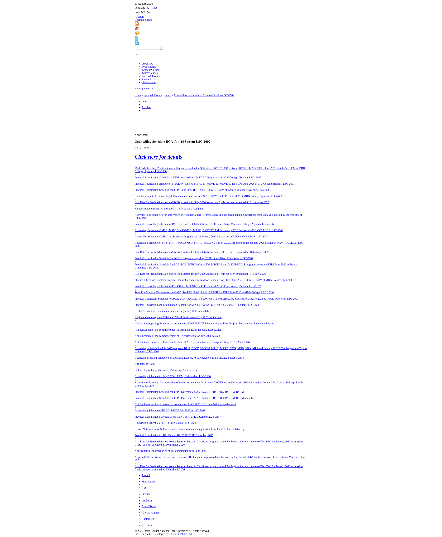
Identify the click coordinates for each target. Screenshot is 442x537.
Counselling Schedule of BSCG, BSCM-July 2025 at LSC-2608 (170, 410)
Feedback (147, 500)
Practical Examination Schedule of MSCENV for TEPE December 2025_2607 (178, 416)
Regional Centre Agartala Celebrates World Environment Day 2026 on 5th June (178, 317)
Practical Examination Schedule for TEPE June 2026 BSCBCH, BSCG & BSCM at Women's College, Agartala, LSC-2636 (202, 189)
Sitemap (146, 493)
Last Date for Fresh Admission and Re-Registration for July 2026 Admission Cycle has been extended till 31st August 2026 (202, 202)
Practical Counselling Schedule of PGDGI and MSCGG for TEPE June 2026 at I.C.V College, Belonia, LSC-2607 (198, 286)
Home (138, 95)
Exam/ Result (149, 506)
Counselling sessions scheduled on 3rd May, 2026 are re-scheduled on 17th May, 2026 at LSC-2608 (189, 357)
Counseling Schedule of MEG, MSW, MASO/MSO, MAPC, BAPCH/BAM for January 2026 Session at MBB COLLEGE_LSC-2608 (209, 230)
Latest (168, 95)
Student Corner (151, 69)
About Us (148, 63)
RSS (144, 487)
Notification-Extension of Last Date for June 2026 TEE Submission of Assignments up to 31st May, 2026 (192, 342)
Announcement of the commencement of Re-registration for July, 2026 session (177, 335)
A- (152, 7)
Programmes (149, 66)
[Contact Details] (136, 39)
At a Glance (149, 82)
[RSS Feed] (137, 24)
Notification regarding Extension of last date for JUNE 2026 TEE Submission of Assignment (185, 404)
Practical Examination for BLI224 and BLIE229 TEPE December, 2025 (174, 435)
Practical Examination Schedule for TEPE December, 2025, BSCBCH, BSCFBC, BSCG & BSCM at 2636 (194, 398)
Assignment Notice (145, 363)
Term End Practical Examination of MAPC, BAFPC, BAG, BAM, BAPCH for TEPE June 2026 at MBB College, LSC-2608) (204, 292)
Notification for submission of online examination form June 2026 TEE (173, 450)
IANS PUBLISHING (181, 534)
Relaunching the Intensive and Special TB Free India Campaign (169, 208)
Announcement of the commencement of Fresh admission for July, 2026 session (178, 329)
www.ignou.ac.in (144, 88)
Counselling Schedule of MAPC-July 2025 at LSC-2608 (165, 422)
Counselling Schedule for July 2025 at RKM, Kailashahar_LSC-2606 (173, 376)
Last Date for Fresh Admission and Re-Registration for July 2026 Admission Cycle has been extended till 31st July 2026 (200, 273)
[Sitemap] (137, 44)
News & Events (151, 76)
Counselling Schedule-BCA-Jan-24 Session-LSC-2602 (204, 95)
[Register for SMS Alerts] (137, 34)
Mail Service (148, 481)
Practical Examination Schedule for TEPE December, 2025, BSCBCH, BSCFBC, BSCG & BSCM (189, 391)
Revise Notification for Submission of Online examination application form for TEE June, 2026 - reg (189, 429)
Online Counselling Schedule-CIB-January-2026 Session (166, 370)
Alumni (146, 475)
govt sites (147, 525)
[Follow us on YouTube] (137, 29)
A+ (157, 7)
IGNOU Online (150, 512)
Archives (146, 107)
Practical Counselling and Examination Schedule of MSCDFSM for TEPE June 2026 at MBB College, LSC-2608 (197, 304)
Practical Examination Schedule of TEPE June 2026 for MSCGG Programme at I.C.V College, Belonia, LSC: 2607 (198, 177)
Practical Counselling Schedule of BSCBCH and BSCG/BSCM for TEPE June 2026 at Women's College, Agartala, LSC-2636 (204, 224)
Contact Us (148, 79)
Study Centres (150, 72)
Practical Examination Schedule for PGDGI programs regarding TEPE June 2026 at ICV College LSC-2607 (194, 258)
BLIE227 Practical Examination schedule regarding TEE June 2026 (172, 311)
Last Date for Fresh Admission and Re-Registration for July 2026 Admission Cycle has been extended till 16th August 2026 (202, 252)
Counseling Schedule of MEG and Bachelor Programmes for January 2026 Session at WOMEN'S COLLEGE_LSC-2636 (201, 236)
